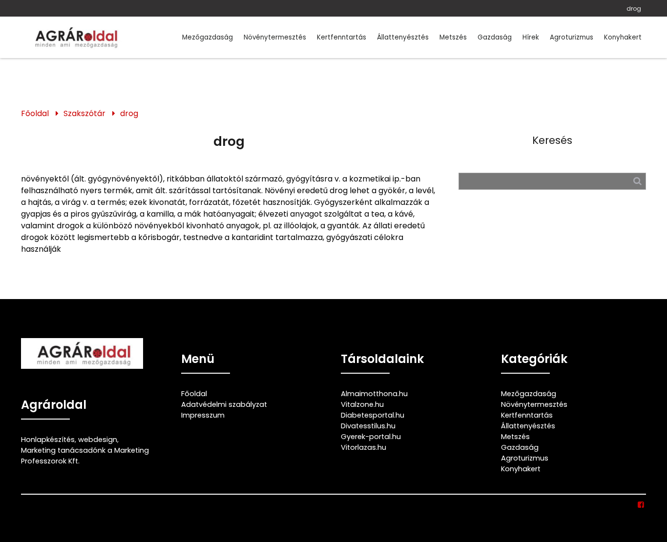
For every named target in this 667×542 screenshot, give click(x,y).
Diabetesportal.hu (372, 415)
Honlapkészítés (48, 439)
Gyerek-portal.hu (371, 437)
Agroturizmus (571, 37)
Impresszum (203, 415)
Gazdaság (495, 37)
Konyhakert (623, 37)
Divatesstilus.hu (368, 426)
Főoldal (35, 113)
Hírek (530, 37)
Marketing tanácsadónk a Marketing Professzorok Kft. (85, 455)
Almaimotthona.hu (374, 394)
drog (633, 8)
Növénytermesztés (275, 37)
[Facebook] (641, 505)
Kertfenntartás (341, 37)
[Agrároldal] (74, 37)
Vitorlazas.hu (363, 447)
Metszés (453, 37)
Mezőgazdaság (207, 37)
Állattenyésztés (403, 37)
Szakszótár (84, 113)
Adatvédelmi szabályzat (224, 404)
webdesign (97, 439)
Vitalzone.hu (362, 404)
